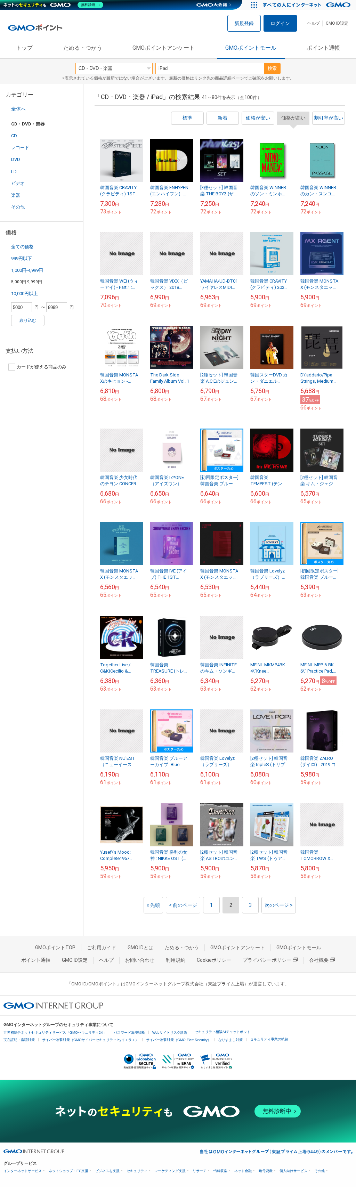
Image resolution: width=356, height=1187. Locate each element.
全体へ (18, 109)
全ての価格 (22, 246)
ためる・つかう (82, 47)
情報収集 (220, 1171)
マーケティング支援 (170, 1171)
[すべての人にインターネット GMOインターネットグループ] (307, 5)
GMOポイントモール (250, 47)
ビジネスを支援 (107, 1171)
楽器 (15, 195)
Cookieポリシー (214, 960)
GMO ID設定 (337, 23)
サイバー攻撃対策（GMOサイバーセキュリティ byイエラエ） (90, 1040)
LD (14, 171)
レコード (20, 147)
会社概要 (319, 960)
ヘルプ (313, 23)
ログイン (280, 23)
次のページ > (279, 905)
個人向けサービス (293, 1171)
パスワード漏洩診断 (129, 1032)
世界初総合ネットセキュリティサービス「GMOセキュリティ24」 (54, 1032)
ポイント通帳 (323, 47)
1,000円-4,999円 (27, 270)
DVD (15, 159)
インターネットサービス (22, 1171)
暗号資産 (266, 1171)
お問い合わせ (139, 960)
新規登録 (244, 23)
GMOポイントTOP (55, 947)
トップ (24, 47)
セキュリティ (137, 1171)
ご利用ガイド (101, 947)
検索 (272, 68)
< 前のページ (183, 905)
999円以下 (21, 258)
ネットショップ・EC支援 (68, 1171)
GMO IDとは (140, 947)
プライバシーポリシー (267, 960)
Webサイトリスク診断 (169, 1032)
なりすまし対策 (230, 1040)
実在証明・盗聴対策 (19, 1040)
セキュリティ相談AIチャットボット (222, 1032)
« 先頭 (153, 905)
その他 (18, 207)
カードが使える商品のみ (41, 366)
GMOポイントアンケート (163, 47)
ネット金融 (243, 1171)
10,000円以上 (24, 293)
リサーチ (200, 1171)
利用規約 (175, 960)
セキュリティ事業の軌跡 (269, 1039)
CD (14, 135)
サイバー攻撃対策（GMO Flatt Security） (178, 1040)
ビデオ (18, 183)
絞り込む (27, 320)
